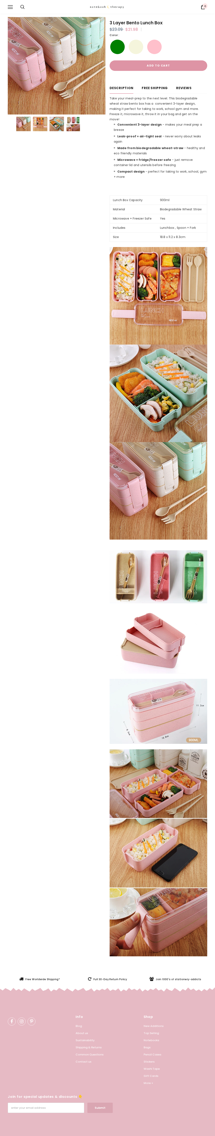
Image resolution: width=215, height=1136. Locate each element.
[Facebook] (12, 1021)
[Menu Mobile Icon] (10, 7)
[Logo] (109, 6)
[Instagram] (22, 1021)
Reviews (183, 88)
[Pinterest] (31, 1021)
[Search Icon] (22, 7)
